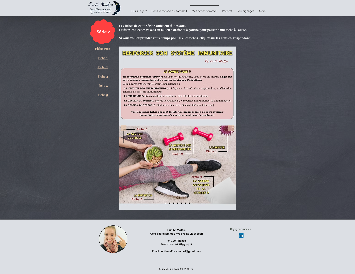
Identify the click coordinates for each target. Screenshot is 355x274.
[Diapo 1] (165, 203)
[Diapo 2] (169, 203)
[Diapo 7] (189, 203)
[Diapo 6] (185, 203)
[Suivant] (231, 128)
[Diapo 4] (177, 203)
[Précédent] (123, 128)
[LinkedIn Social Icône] (241, 235)
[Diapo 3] (173, 203)
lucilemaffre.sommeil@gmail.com (180, 251)
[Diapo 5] (181, 203)
